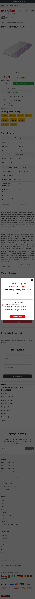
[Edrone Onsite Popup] (17, 299)
